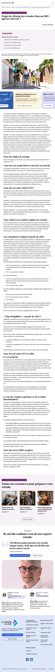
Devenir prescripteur (31, 654)
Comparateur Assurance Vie (44, 636)
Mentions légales (30, 647)
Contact (51, 669)
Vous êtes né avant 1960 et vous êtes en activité (16, 39)
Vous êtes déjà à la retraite (11, 37)
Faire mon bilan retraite (47, 623)
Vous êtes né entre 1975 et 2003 (12, 45)
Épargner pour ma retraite (31, 636)
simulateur (12, 466)
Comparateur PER (45, 632)
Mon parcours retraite (46, 644)
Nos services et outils (46, 620)
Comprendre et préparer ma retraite (31, 621)
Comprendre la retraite (32, 625)
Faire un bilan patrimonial (44, 640)
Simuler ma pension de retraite (32, 640)
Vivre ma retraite (30, 632)
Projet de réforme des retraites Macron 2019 (14, 12)
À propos (28, 650)
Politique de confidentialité (39, 669)
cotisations (26, 310)
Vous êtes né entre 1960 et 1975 (12, 42)
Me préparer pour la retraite (31, 628)
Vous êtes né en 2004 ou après (12, 48)
